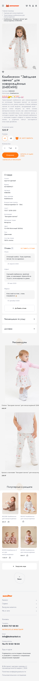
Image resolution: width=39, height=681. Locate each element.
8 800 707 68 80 (10, 626)
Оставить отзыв (28, 248)
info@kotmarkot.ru (11, 636)
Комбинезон (14, 93)
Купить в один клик (27, 155)
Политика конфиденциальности (14, 672)
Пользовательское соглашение (14, 675)
